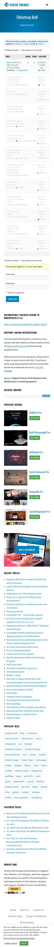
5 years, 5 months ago (42, 123)
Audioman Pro (36, 452)
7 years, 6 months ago (41, 228)
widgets (36, 792)
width (8, 797)
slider (35, 787)
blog (22, 733)
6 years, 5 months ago (41, 138)
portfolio (28, 776)
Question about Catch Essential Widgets (26, 686)
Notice (7, 378)
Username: (10, 274)
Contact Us (38, 910)
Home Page (27, 760)
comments (10, 744)
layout (27, 765)
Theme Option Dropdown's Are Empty (13, 243)
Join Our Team (15, 916)
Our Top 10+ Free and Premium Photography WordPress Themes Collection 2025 (22, 842)
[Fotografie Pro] (16, 497)
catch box (32, 733)
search (30, 781)
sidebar (40, 781)
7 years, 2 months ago (42, 199)
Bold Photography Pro (39, 432)
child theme (27, 738)
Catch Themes (19, 4)
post (38, 776)
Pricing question (14, 611)
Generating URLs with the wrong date (25, 711)
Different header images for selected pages (15, 199)
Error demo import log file (19, 689)
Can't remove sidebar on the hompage (13, 228)
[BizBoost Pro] (16, 418)
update (15, 792)
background (11, 733)
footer (33, 754)
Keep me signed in (16, 293)
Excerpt (28, 744)
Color (38, 738)
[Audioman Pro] (16, 457)
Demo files (11, 693)
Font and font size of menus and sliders (26, 707)
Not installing (13, 703)
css (20, 744)
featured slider (12, 754)
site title (25, 787)
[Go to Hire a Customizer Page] (27, 550)
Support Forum (27, 25)
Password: (10, 283)
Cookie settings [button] (10, 943)
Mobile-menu (13, 675)
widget (25, 792)
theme (44, 787)
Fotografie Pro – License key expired (24, 615)
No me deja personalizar (18, 650)
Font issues (11, 92)
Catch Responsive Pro (39, 511)
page (18, 776)
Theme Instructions (16, 346)
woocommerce (21, 797)
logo (36, 765)
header (42, 754)
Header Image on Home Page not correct (14, 153)
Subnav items (13, 718)
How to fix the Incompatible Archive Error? (25, 324)
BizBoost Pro (35, 412)
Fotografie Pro (36, 492)
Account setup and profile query (22, 647)
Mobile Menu (22, 770)
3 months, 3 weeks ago (23, 44)
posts (8, 781)
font (25, 754)
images (18, 765)
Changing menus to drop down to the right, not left (15, 79)
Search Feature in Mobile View (21, 714)
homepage (41, 760)
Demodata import (15, 671)
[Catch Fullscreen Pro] (16, 477)
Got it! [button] (24, 943)
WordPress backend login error (21, 668)
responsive (18, 781)
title (7, 792)
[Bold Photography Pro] (16, 438)
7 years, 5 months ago (42, 214)
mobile (8, 770)
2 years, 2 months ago (42, 79)
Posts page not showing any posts (23, 700)
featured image (32, 749)
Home (13, 910)
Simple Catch (11, 787)
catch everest (11, 738)
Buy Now (34, 418)
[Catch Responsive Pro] (16, 517)
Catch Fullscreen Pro (39, 472)
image (8, 765)
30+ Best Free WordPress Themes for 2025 (27, 827)
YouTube (38, 367)
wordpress (36, 797)
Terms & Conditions (36, 916)
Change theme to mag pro (19, 696)
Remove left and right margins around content (14, 65)
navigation (36, 770)
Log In (12, 299)
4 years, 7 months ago (41, 109)
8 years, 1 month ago (42, 243)
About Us (24, 910)
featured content (13, 749)
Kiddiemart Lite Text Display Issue (23, 593)
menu (44, 765)
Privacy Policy (27, 922)
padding (9, 776)
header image (12, 760)
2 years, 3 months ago (42, 94)
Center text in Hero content (20, 654)
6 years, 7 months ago (41, 184)
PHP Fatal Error (14, 664)
